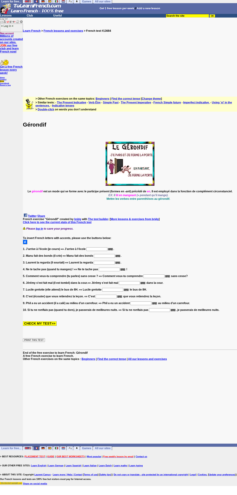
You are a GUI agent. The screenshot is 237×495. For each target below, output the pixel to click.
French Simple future (167, 102)
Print (2, 81)
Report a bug (5, 85)
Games (86, 448)
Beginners (102, 98)
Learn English (38, 465)
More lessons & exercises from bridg (135, 219)
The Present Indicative (71, 102)
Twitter (32, 216)
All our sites (103, 448)
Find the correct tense (125, 98)
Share (41, 216)
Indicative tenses (63, 105)
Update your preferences (222, 474)
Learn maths (120, 465)
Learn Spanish (73, 465)
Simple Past (110, 102)
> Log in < (7, 25)
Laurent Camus (42, 474)
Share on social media (35, 483)
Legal (193, 474)
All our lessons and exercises (147, 359)
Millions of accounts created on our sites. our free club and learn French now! (11, 44)
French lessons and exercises (63, 30)
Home (2, 77)
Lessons (6, 15)
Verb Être (94, 102)
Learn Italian (90, 465)
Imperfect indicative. (196, 102)
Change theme (151, 98)
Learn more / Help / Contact (67, 474)
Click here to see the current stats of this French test (57, 222)
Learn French (32, 30)
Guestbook (4, 83)
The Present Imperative (136, 102)
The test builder (98, 219)
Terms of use (91, 474)
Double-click (46, 109)
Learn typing (136, 465)
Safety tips (105, 474)
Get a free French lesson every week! (11, 69)
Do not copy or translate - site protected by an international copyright (151, 474)
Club (30, 15)
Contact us (141, 456)
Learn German (56, 465)
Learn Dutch (105, 465)
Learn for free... (11, 448)
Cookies (202, 474)
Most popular (94, 456)
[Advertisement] (130, 63)
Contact (3, 79)
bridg (77, 219)
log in (39, 228)
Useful (57, 15)
